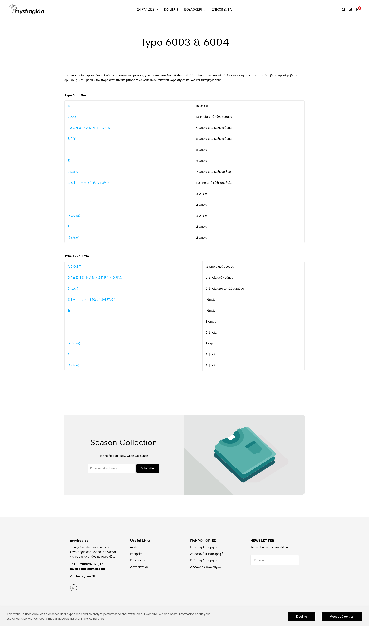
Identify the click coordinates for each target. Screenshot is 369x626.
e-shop (135, 547)
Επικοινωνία (138, 560)
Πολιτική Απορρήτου (204, 547)
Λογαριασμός (139, 567)
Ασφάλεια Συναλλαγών (205, 567)
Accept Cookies (342, 616)
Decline (301, 616)
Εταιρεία (136, 554)
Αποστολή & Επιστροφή (206, 554)
